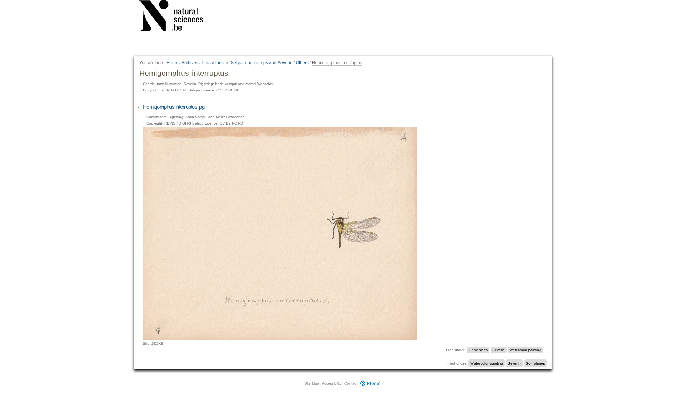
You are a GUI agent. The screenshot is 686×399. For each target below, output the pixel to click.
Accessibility (332, 383)
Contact (350, 383)
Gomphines (478, 350)
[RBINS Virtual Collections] (175, 17)
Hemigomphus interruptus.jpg (173, 107)
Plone (370, 383)
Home (172, 62)
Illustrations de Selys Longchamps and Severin (247, 62)
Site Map (311, 383)
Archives (190, 62)
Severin (498, 350)
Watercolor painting (525, 350)
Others (302, 62)
